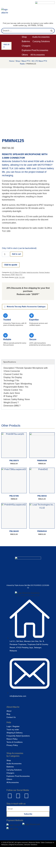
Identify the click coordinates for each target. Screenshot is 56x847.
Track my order (13, 729)
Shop (18, 61)
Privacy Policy (12, 745)
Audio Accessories (32, 272)
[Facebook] (18, 796)
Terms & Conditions (15, 742)
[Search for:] (28, 30)
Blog (8, 714)
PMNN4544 (42, 531)
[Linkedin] (10, 796)
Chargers (10, 773)
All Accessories (13, 782)
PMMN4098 (42, 460)
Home (11, 61)
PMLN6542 (42, 496)
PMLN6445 (14, 531)
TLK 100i (21, 277)
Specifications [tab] (9, 362)
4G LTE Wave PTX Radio (18, 272)
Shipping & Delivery (15, 733)
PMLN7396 (14, 496)
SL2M (16, 277)
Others (9, 779)
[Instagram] (26, 796)
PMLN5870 (14, 460)
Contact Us (11, 717)
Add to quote (10, 265)
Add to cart (16, 254)
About (9, 711)
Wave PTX (25, 61)
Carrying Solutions (14, 770)
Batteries (10, 767)
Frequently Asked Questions (18, 736)
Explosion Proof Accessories (18, 776)
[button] (25, 37)
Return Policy (12, 739)
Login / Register (13, 726)
